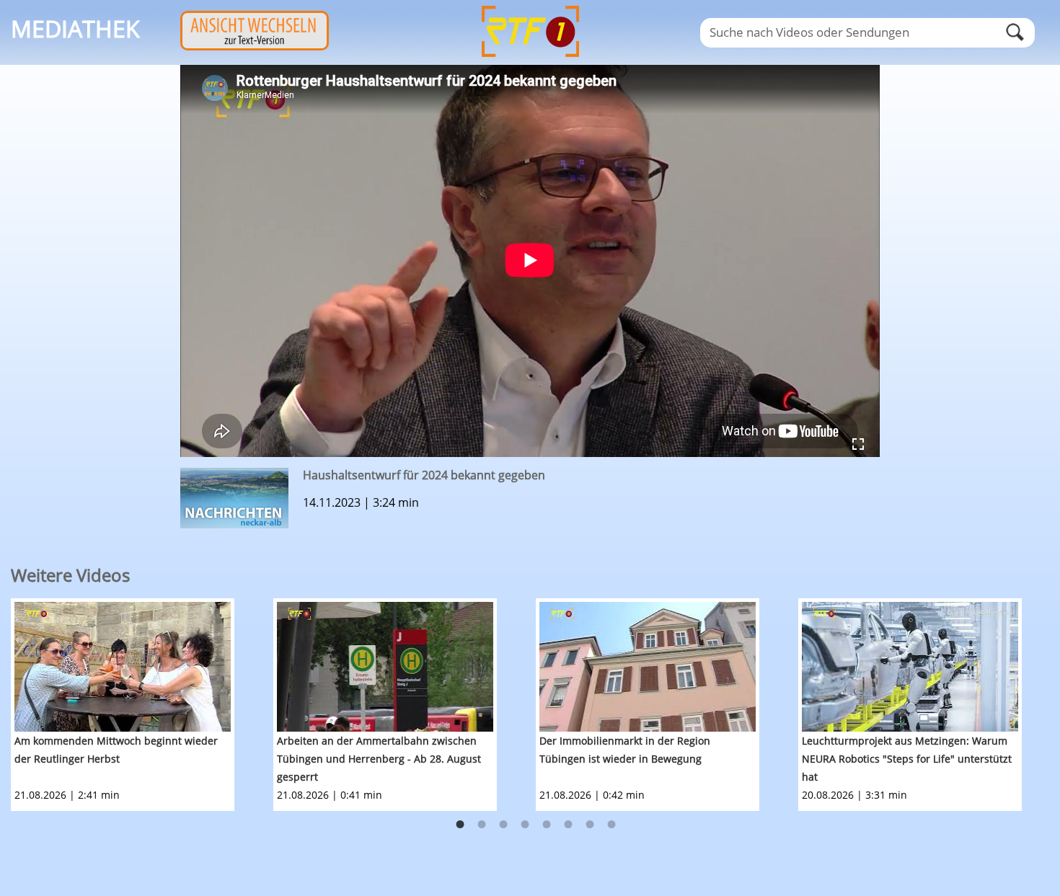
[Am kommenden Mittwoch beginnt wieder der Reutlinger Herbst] (122, 667)
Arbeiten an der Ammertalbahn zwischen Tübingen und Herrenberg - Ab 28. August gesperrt (379, 759)
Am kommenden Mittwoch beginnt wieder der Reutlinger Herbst (116, 750)
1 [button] (460, 824)
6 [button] (568, 824)
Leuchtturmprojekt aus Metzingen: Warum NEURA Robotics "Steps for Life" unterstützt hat (907, 759)
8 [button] (611, 824)
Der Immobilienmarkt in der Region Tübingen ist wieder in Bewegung (624, 750)
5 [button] (546, 824)
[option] (142, 704)
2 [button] (481, 824)
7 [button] (590, 824)
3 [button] (503, 824)
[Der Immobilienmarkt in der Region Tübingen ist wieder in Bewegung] (647, 667)
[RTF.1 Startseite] (530, 58)
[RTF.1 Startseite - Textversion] (254, 46)
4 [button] (525, 824)
